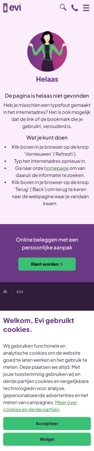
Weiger (47, 439)
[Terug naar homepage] (12, 8)
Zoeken (63, 7)
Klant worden (45, 264)
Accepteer (47, 423)
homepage (56, 168)
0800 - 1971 (74, 8)
